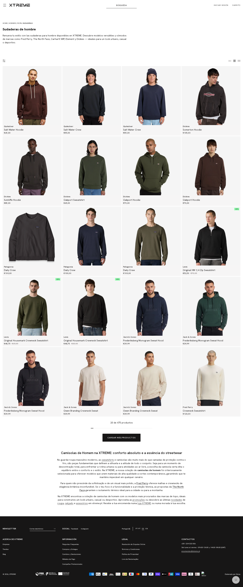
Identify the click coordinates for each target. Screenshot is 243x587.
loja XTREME (144, 503)
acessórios (82, 503)
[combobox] (121, 5)
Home (5, 23)
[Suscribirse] (55, 528)
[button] (5, 5)
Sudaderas (28, 23)
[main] (121, 263)
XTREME (12, 574)
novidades (176, 499)
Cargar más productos (121, 437)
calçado (69, 503)
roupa (60, 503)
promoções (139, 499)
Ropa (19, 23)
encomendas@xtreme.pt (191, 551)
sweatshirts (108, 459)
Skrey (238, 574)
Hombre (12, 23)
